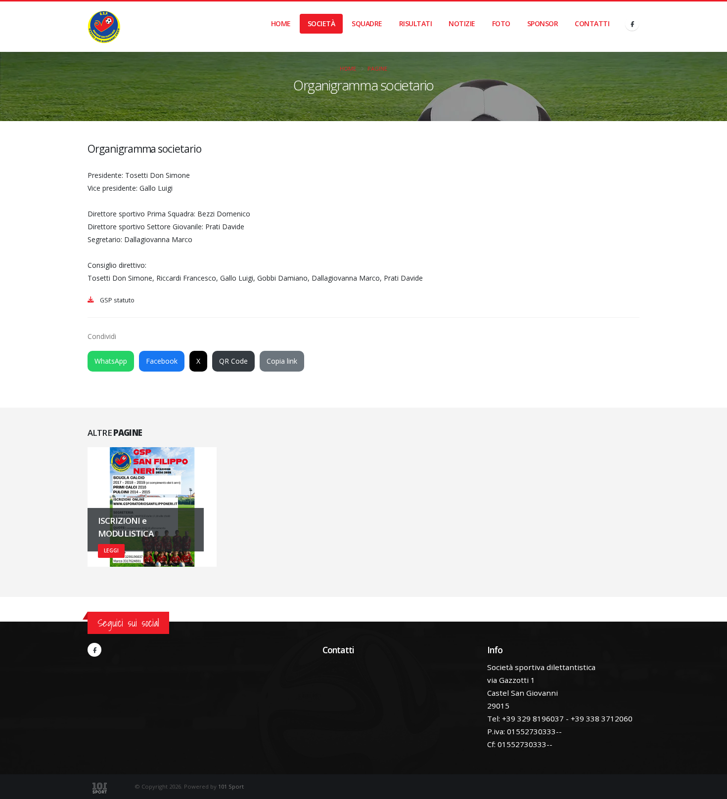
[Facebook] (632, 24)
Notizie (462, 23)
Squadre (367, 23)
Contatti (592, 23)
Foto (501, 23)
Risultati (415, 23)
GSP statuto (117, 300)
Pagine (377, 68)
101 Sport (231, 786)
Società (321, 23)
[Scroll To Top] (709, 788)
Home (281, 23)
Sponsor (542, 23)
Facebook (162, 361)
